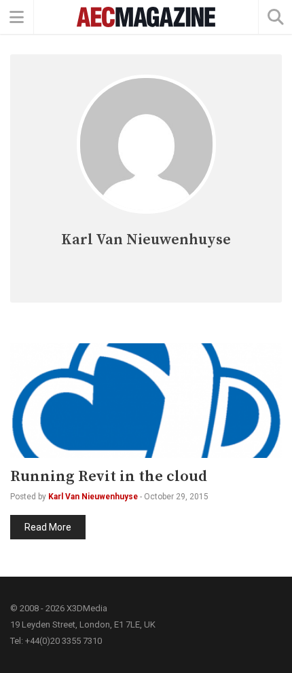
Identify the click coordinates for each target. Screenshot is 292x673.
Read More (47, 527)
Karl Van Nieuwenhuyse (93, 496)
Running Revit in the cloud (108, 476)
